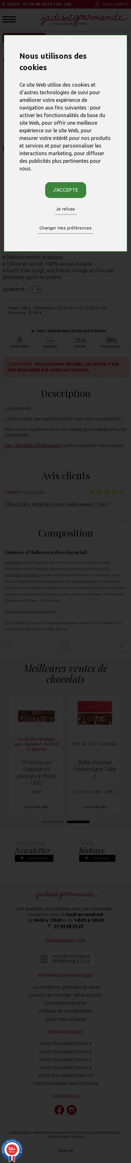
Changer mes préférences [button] (65, 227)
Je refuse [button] (65, 208)
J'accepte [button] (65, 190)
